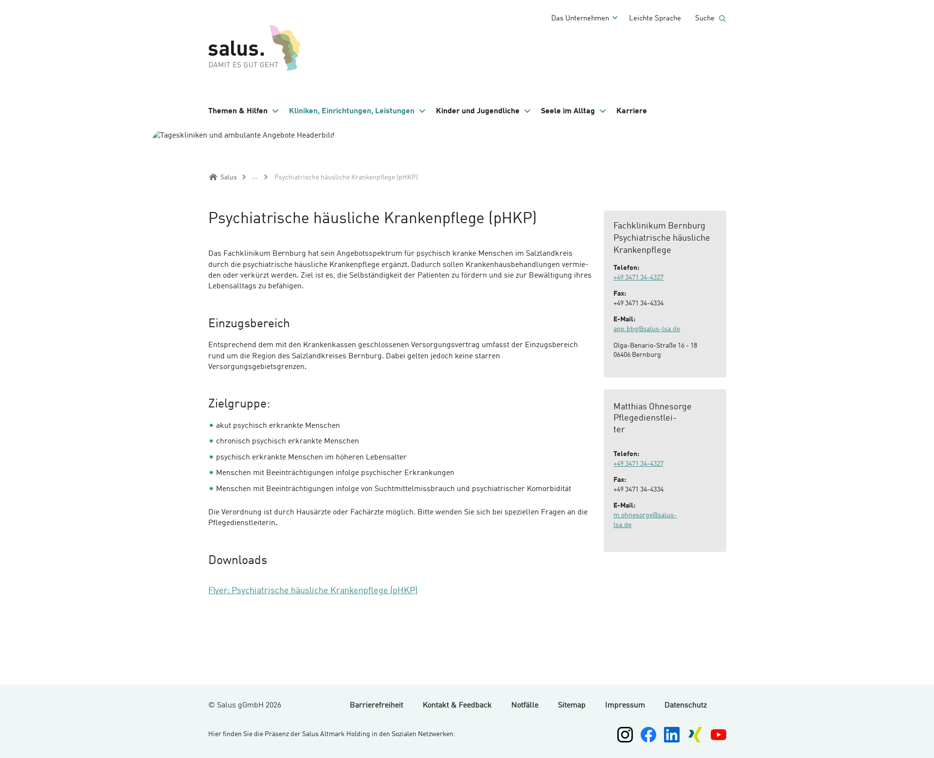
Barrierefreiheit (376, 705)
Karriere (631, 111)
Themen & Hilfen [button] (238, 111)
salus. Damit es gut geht (256, 46)
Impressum (625, 705)
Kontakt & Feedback (457, 705)
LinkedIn (672, 734)
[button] (243, 111)
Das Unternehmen (580, 18)
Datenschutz (686, 705)
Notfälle (525, 705)
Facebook (648, 734)
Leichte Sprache (655, 18)
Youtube (718, 734)
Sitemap (572, 705)
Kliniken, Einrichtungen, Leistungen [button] (351, 111)
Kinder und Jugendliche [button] (478, 111)
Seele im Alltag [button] (568, 111)
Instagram (625, 734)
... (254, 177)
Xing (695, 734)
